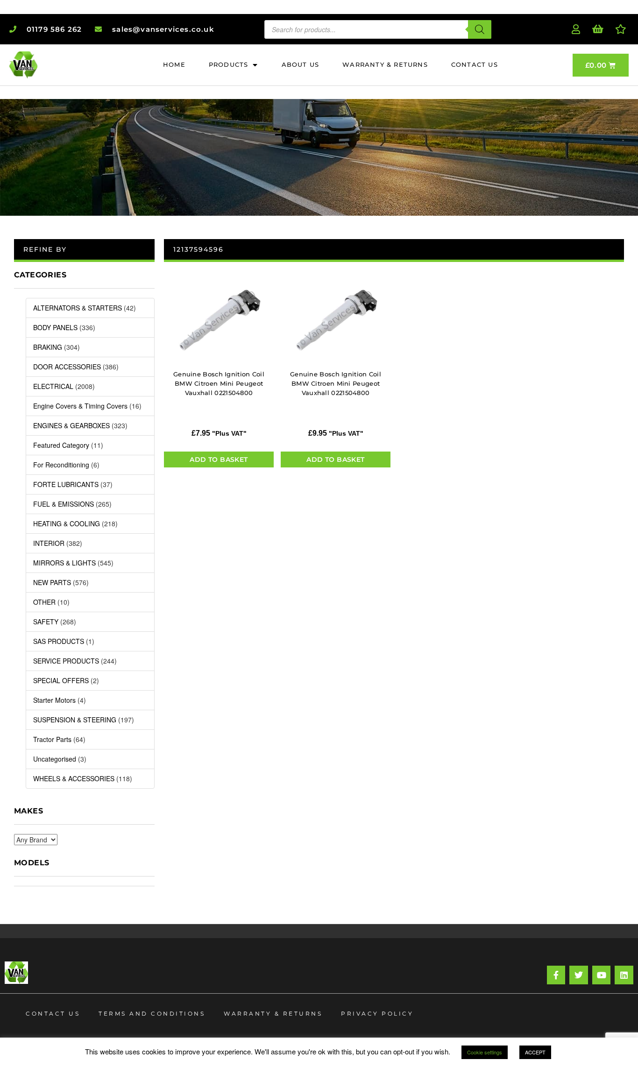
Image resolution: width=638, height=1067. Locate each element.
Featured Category (61, 445)
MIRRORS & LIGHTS (64, 562)
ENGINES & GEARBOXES (71, 425)
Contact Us (53, 1013)
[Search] (479, 29)
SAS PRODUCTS (58, 641)
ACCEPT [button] (535, 1052)
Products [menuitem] (228, 64)
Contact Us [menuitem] (474, 64)
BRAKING (47, 347)
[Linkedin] (624, 975)
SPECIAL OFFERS (61, 680)
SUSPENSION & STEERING (74, 719)
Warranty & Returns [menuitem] (385, 64)
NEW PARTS (52, 582)
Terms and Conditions (152, 1013)
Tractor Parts (52, 739)
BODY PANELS (55, 327)
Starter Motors (54, 700)
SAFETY (45, 621)
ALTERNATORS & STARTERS (77, 307)
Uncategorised (54, 758)
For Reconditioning (61, 464)
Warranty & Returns (273, 1013)
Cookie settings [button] (484, 1052)
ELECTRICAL (53, 386)
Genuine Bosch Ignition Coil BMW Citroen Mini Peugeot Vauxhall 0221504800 (218, 383)
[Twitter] (578, 975)
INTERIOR (48, 543)
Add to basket (219, 459)
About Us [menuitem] (300, 64)
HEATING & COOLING (66, 523)
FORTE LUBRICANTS (66, 484)
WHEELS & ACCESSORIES (73, 778)
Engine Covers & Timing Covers (80, 405)
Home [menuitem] (174, 64)
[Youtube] (601, 975)
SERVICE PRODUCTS (66, 660)
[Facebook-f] (556, 975)
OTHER (44, 602)
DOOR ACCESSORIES (67, 366)
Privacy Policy (377, 1013)
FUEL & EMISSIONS (63, 504)
